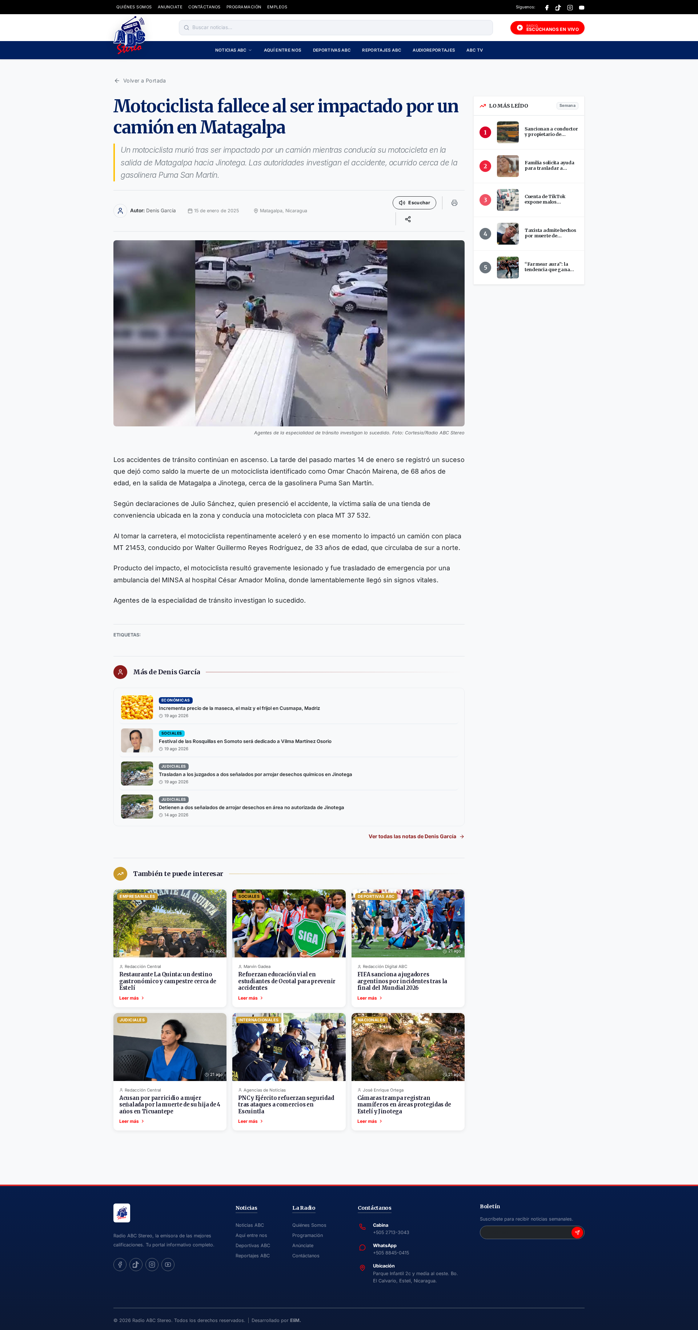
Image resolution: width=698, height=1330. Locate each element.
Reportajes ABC (381, 50)
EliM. (295, 1320)
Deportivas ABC (332, 50)
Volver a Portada (144, 80)
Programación (307, 1235)
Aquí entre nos (282, 50)
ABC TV (474, 50)
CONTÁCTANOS (204, 6)
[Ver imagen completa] (289, 333)
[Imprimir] (454, 202)
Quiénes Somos (309, 1225)
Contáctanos (306, 1255)
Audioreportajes (434, 50)
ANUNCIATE (170, 6)
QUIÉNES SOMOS (134, 6)
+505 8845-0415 (391, 1252)
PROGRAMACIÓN (243, 6)
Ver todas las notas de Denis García (412, 836)
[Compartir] (408, 218)
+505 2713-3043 (391, 1232)
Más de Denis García (166, 672)
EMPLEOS (277, 6)
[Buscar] (186, 28)
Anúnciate (302, 1245)
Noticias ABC (230, 50)
